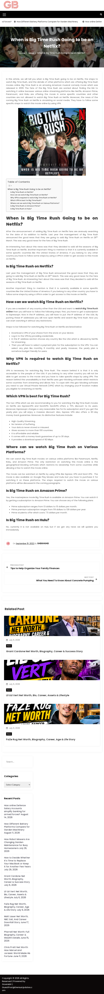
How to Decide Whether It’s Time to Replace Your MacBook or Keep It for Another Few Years (17, 862)
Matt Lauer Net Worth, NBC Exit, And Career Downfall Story (16, 919)
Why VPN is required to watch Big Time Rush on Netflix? (33, 197)
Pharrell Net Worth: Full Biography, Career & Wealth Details (16, 934)
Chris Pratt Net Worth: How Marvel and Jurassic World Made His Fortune (17, 952)
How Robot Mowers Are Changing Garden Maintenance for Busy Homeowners (17, 844)
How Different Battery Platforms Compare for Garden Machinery (36, 21)
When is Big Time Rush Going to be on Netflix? (29, 189)
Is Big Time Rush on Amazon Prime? (25, 206)
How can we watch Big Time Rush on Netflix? (29, 195)
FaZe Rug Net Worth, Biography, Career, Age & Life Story (40, 739)
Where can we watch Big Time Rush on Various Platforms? (34, 203)
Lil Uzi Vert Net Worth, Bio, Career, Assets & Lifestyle (37, 695)
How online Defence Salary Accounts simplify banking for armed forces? (15, 810)
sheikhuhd (43, 543)
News (9, 646)
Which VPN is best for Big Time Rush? (26, 200)
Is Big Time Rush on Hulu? (21, 209)
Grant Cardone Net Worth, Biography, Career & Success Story (44, 651)
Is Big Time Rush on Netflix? (21, 192)
